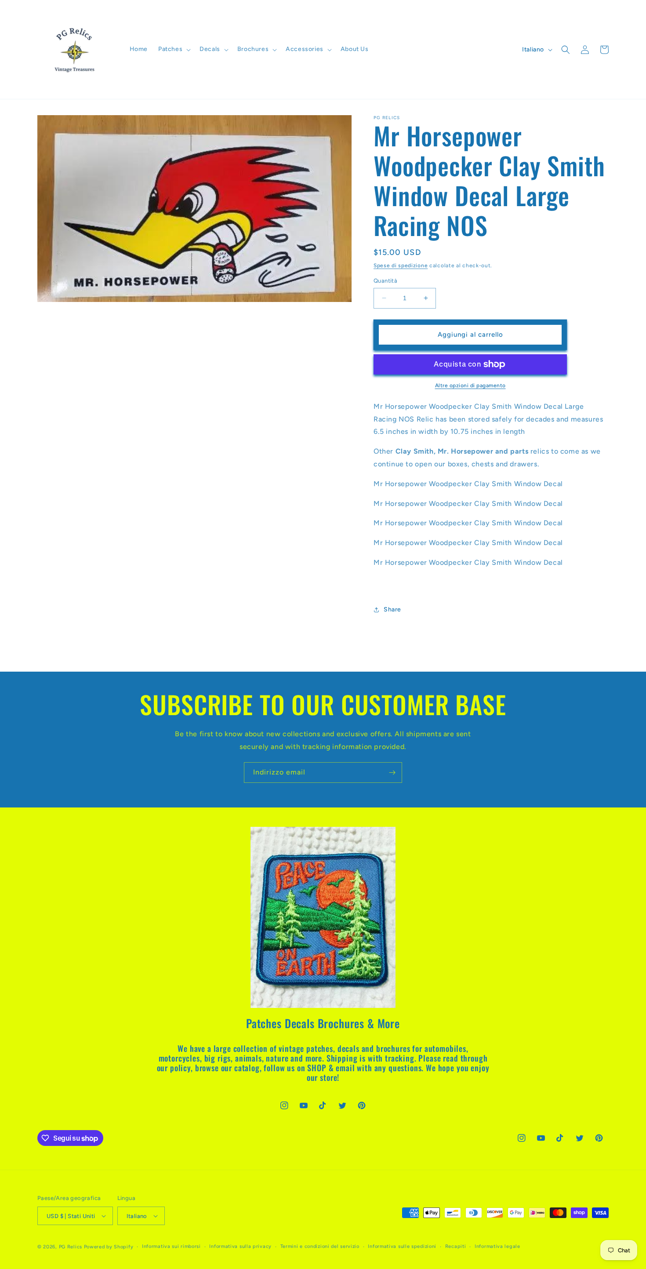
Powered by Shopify (109, 1247)
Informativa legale (497, 1246)
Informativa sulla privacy (240, 1246)
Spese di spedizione (401, 265)
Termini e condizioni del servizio (319, 1246)
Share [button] (392, 609)
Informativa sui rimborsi (171, 1246)
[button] (173, 49)
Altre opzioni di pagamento (470, 385)
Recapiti (455, 1246)
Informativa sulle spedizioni (402, 1246)
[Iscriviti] (392, 772)
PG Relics (70, 1247)
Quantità (385, 280)
